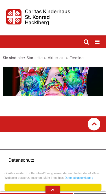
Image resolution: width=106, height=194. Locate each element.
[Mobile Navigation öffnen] (97, 42)
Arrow (53, 189)
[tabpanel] (53, 81)
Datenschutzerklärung (79, 177)
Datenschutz (21, 160)
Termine (76, 57)
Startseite (34, 57)
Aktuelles (56, 57)
